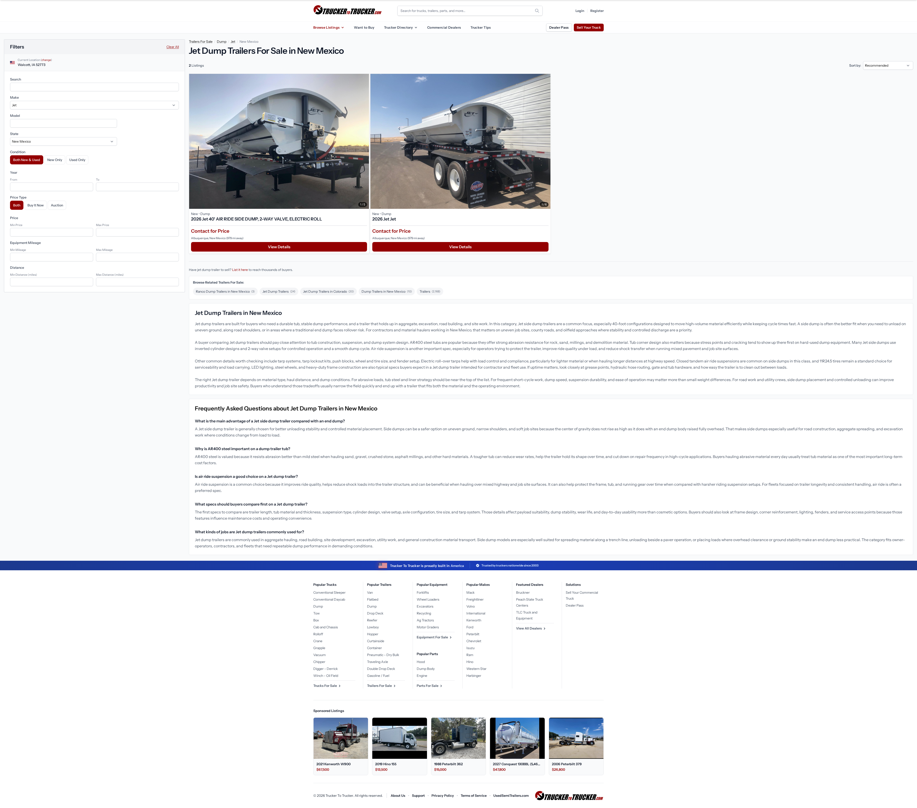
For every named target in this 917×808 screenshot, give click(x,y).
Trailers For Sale (201, 41)
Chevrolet (473, 641)
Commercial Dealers (444, 27)
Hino (469, 662)
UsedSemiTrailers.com (511, 795)
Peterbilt (472, 634)
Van (370, 592)
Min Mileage (18, 250)
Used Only (77, 160)
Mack (470, 592)
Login (580, 11)
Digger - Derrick (325, 669)
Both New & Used (26, 160)
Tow (316, 613)
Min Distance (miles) (23, 274)
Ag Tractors (425, 620)
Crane (317, 641)
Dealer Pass (559, 27)
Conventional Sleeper (329, 592)
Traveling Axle (377, 662)
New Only (54, 160)
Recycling (424, 613)
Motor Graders (428, 627)
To (97, 179)
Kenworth (473, 620)
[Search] (537, 10)
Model (15, 115)
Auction (57, 205)
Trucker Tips (480, 27)
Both (16, 205)
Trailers (430, 291)
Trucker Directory (398, 27)
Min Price (16, 225)
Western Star (476, 669)
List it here (240, 270)
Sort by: (855, 65)
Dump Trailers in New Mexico (387, 291)
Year (13, 172)
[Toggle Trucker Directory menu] (416, 27)
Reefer (372, 620)
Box (316, 620)
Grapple (319, 648)
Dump (221, 41)
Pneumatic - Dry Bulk (383, 655)
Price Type (18, 197)
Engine (422, 675)
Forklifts (423, 592)
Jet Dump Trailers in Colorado (328, 291)
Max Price (102, 225)
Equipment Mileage (25, 243)
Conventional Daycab (329, 599)
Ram (469, 655)
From (13, 179)
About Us (398, 795)
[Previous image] (194, 141)
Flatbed (372, 599)
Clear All (172, 47)
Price (14, 218)
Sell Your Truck (589, 27)
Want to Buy (364, 27)
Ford (469, 627)
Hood (421, 662)
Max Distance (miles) (110, 274)
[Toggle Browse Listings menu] (342, 27)
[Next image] (364, 141)
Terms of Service (474, 795)
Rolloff (318, 634)
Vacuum (319, 655)
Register (597, 11)
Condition (17, 152)
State (14, 134)
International (475, 613)
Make (14, 97)
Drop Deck (375, 613)
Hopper (372, 634)
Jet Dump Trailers (278, 291)
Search (15, 79)
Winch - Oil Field (325, 675)
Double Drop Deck (381, 669)
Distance (17, 267)
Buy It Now (35, 205)
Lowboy (373, 627)
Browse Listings (326, 27)
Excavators (425, 606)
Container (374, 648)
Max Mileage (104, 250)
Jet (233, 41)
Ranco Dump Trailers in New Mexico (225, 291)
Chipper (319, 662)
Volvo (470, 606)
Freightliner (475, 599)
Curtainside (375, 641)
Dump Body (426, 669)
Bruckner (523, 592)
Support (418, 795)
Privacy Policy (443, 795)
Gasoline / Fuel (378, 675)
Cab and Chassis (325, 627)
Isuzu (470, 648)
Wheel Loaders (428, 599)
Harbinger (473, 675)
